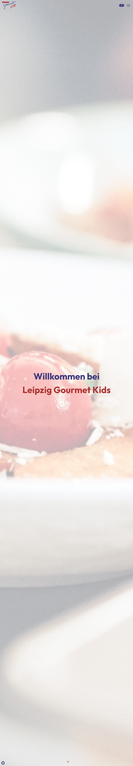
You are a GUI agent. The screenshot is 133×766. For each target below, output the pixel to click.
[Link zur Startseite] (9, 5)
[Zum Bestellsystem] (121, 5)
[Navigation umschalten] (128, 5)
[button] (3, 763)
